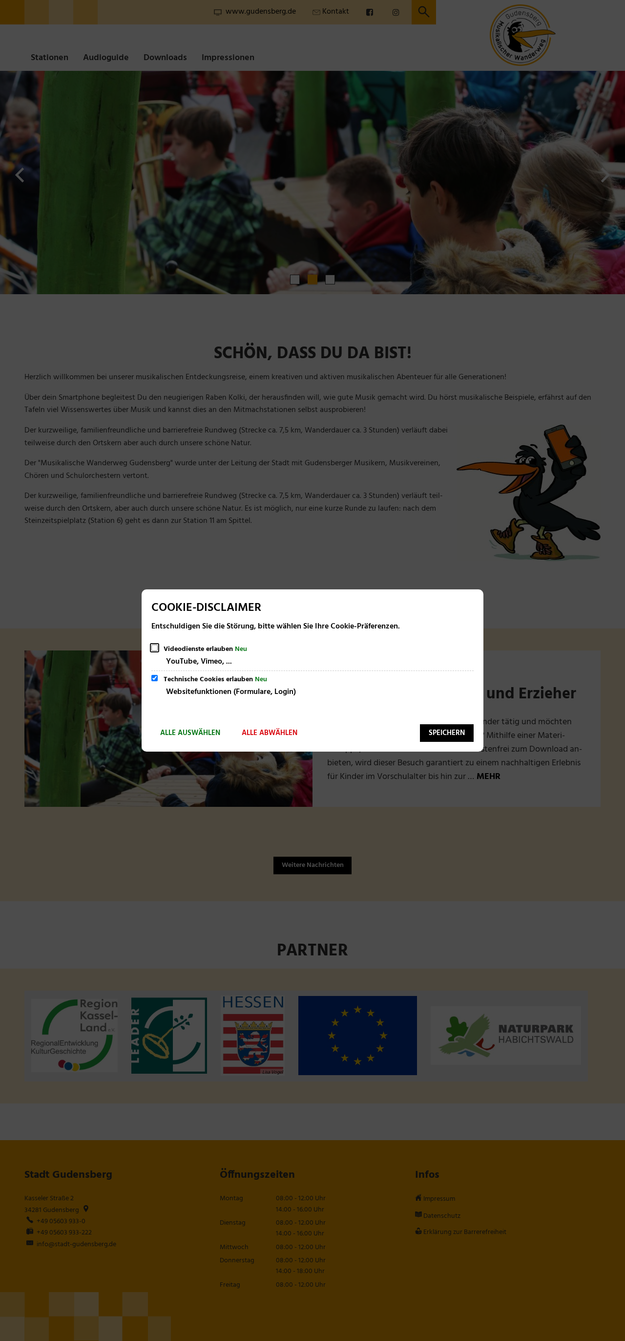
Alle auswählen (190, 733)
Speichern (447, 733)
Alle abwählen (269, 733)
